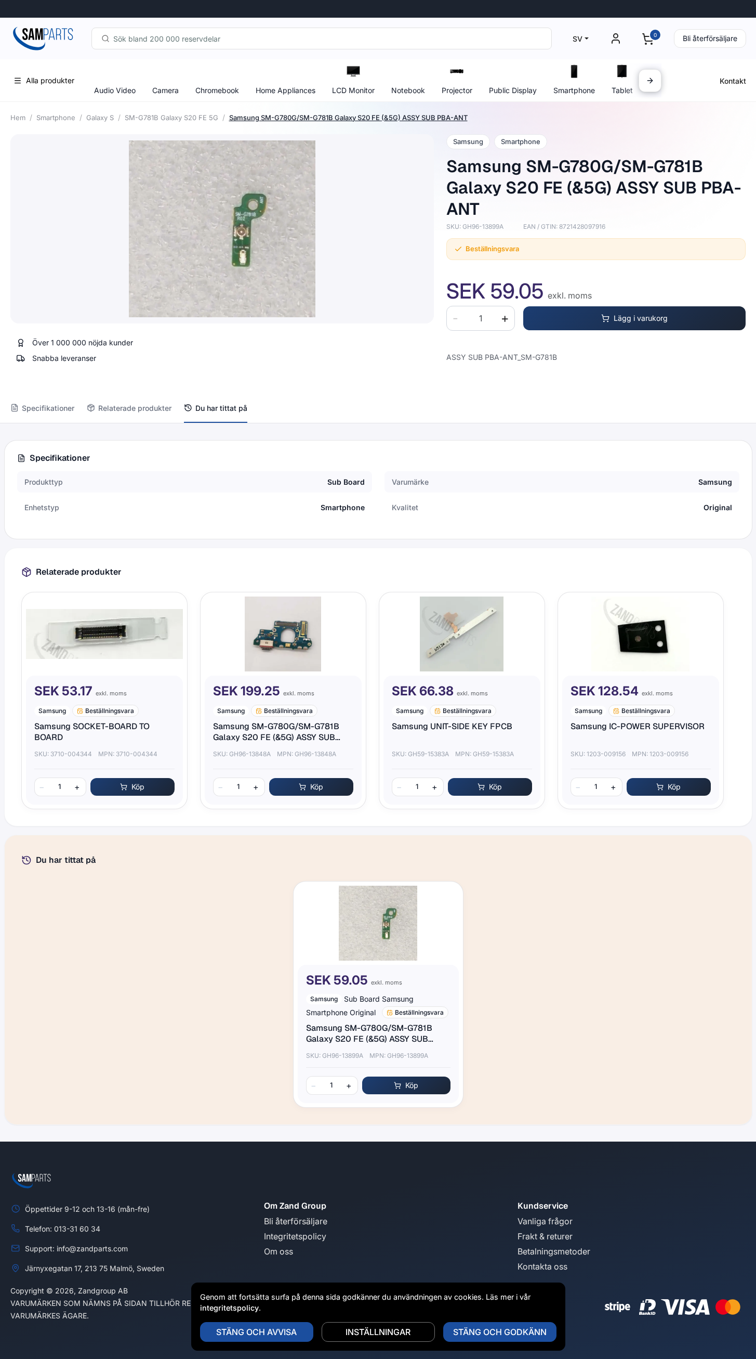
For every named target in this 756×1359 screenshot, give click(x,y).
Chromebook (217, 90)
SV (577, 38)
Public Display (513, 90)
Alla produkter (50, 80)
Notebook (408, 90)
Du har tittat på (221, 408)
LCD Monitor (353, 90)
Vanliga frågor (545, 1221)
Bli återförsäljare (710, 38)
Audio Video (115, 90)
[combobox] (321, 38)
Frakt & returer (545, 1236)
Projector (457, 90)
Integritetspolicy (295, 1236)
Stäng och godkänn (500, 1332)
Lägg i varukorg (641, 318)
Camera (165, 90)
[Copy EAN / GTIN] (612, 227)
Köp (137, 786)
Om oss (278, 1251)
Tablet (622, 90)
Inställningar (378, 1332)
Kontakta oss (542, 1266)
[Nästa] (650, 80)
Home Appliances (285, 90)
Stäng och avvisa (256, 1332)
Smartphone (574, 90)
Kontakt (733, 80)
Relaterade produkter (134, 408)
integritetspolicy (229, 1307)
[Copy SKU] (511, 227)
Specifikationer (48, 408)
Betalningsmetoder (554, 1251)
